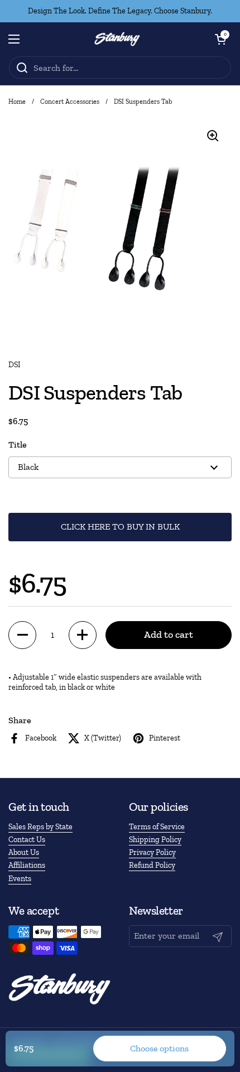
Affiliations (26, 865)
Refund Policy (152, 865)
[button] (220, 39)
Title (17, 444)
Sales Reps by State (40, 826)
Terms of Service (157, 826)
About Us (23, 852)
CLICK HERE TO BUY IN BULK (120, 526)
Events (19, 878)
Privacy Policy (152, 852)
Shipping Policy (155, 839)
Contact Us (26, 839)
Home (17, 101)
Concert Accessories (69, 101)
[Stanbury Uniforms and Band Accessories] (117, 39)
